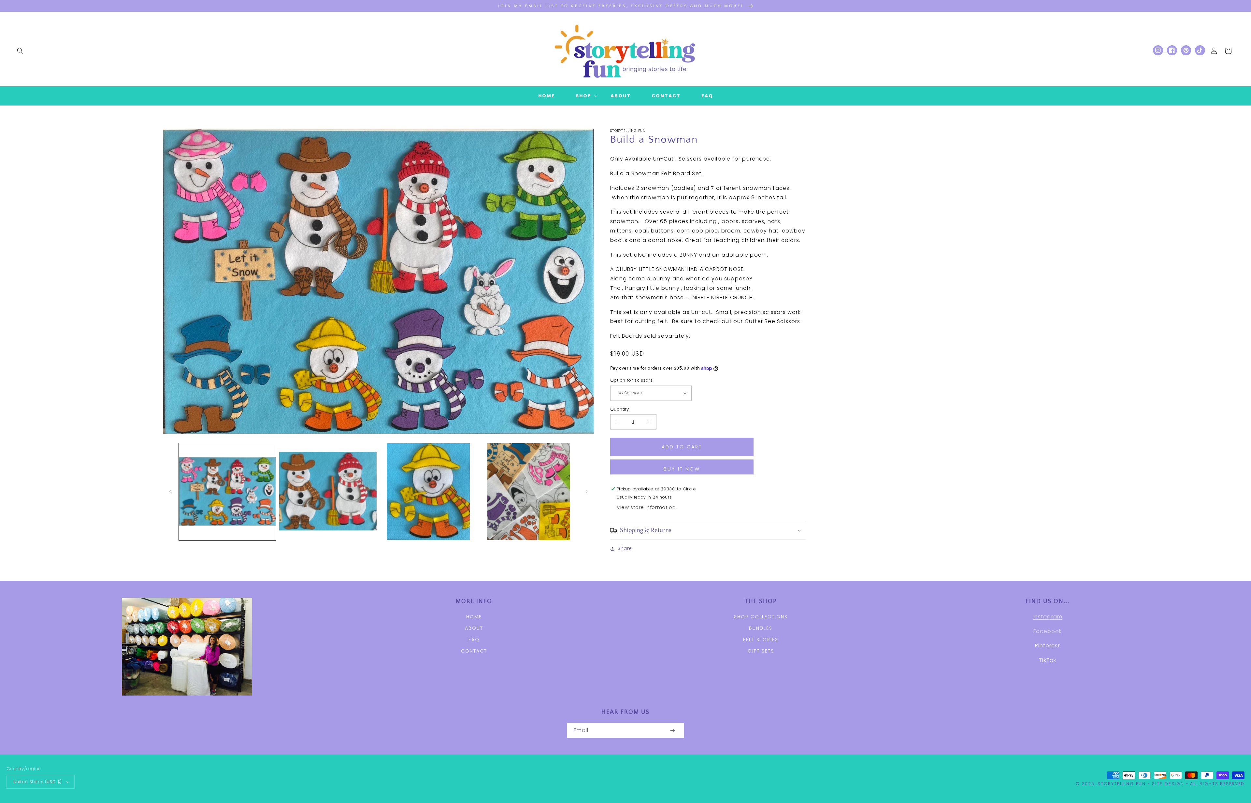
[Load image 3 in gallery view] (428, 491)
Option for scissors (631, 380)
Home (474, 616)
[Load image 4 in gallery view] (528, 491)
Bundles (760, 628)
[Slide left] (170, 492)
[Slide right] (587, 492)
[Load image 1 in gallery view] (227, 491)
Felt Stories (760, 639)
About (474, 628)
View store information (646, 507)
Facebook (1047, 631)
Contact (474, 651)
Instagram (1047, 616)
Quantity (619, 409)
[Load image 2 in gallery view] (327, 491)
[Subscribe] (672, 730)
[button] (20, 51)
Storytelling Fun (1122, 784)
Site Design (1168, 784)
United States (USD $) (37, 782)
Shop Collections (761, 616)
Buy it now (682, 468)
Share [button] (625, 548)
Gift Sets (761, 651)
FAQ (474, 639)
